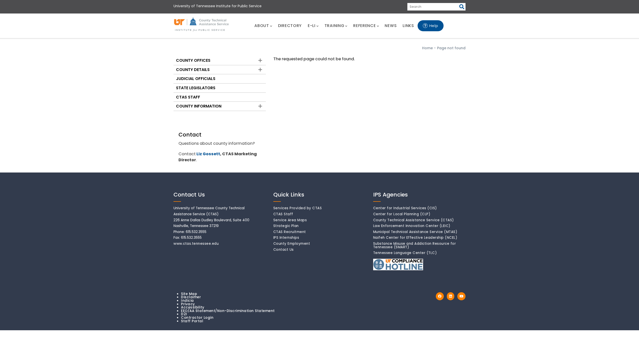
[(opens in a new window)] (440, 296)
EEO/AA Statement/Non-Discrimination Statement (228, 310)
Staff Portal (192, 321)
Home (427, 48)
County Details (193, 69)
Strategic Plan (286, 226)
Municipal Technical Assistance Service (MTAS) (415, 232)
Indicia (187, 300)
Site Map (189, 294)
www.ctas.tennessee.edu (196, 243)
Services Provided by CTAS (297, 208)
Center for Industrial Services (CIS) (405, 208)
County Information (198, 106)
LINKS (408, 25)
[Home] (201, 25)
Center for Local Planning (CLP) (402, 214)
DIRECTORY (290, 25)
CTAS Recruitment (289, 232)
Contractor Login (197, 317)
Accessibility (192, 307)
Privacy (188, 304)
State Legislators (195, 88)
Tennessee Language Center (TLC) (405, 252)
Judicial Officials (195, 79)
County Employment (291, 243)
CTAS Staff (188, 97)
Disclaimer (191, 297)
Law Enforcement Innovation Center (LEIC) (412, 226)
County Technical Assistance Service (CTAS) (413, 220)
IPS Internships (286, 237)
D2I (184, 314)
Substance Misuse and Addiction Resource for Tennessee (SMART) (414, 245)
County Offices (193, 60)
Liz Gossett (208, 154)
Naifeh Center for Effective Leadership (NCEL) (415, 237)
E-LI (312, 25)
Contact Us (283, 249)
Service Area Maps (290, 220)
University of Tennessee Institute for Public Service (217, 6)
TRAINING (334, 25)
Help (433, 25)
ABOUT (261, 25)
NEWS (391, 25)
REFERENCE (364, 25)
